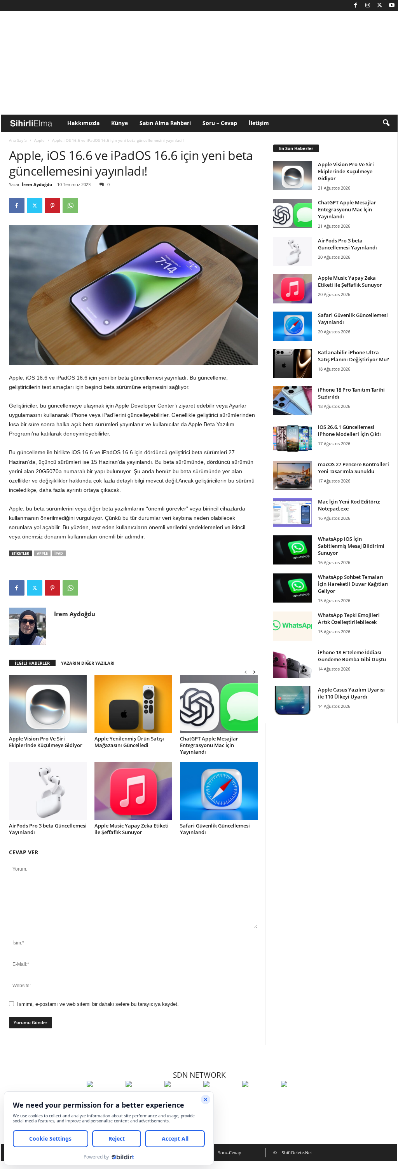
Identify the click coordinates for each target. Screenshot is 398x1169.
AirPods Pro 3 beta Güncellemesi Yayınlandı (48, 829)
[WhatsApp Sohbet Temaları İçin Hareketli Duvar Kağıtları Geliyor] (292, 588)
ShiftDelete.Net (297, 1152)
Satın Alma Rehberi (165, 123)
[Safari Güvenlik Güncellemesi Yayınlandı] (219, 791)
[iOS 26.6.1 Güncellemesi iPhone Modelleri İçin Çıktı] (292, 438)
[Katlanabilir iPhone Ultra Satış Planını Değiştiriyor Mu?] (292, 363)
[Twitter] (379, 5)
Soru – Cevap (219, 123)
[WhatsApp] (70, 205)
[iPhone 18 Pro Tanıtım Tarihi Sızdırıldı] (292, 400)
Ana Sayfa (18, 140)
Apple (39, 140)
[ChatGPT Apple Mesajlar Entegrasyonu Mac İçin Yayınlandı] (219, 704)
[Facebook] (355, 5)
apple (42, 553)
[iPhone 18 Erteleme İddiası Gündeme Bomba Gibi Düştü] (292, 663)
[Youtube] (391, 5)
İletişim (259, 123)
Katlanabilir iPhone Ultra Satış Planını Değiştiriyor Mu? (353, 356)
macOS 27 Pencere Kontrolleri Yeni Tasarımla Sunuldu (353, 468)
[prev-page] (245, 672)
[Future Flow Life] (298, 1098)
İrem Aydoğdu (37, 184)
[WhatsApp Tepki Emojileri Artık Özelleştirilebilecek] (292, 626)
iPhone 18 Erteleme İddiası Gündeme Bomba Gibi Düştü (352, 656)
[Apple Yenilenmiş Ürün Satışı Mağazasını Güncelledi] (133, 704)
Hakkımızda (83, 123)
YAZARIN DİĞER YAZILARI (88, 663)
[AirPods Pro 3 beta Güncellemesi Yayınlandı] (48, 791)
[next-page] (254, 672)
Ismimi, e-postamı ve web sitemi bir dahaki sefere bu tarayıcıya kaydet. (98, 1004)
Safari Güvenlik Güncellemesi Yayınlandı (215, 829)
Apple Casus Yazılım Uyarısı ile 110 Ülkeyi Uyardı (351, 693)
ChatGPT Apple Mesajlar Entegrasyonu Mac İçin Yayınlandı (209, 745)
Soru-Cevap (229, 1152)
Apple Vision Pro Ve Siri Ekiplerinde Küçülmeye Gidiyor (45, 742)
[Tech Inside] (220, 1098)
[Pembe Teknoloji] (259, 1098)
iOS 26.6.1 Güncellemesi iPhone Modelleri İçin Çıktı (349, 430)
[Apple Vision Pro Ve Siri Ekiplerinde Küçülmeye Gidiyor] (48, 704)
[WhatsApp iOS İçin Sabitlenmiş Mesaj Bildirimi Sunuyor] (292, 549)
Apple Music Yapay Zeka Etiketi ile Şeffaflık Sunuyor (131, 829)
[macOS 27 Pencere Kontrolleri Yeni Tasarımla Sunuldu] (292, 475)
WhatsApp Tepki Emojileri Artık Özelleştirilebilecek (349, 618)
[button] (386, 123)
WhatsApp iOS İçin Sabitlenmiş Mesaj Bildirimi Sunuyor (351, 545)
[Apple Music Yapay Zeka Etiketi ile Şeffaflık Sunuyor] (133, 791)
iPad (58, 553)
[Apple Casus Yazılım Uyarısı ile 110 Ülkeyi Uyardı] (292, 700)
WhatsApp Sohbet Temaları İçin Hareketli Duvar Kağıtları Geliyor (353, 583)
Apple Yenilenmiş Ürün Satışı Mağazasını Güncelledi (129, 742)
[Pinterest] (52, 205)
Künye (119, 123)
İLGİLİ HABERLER (32, 663)
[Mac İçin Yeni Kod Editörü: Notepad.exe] (292, 512)
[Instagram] (367, 5)
